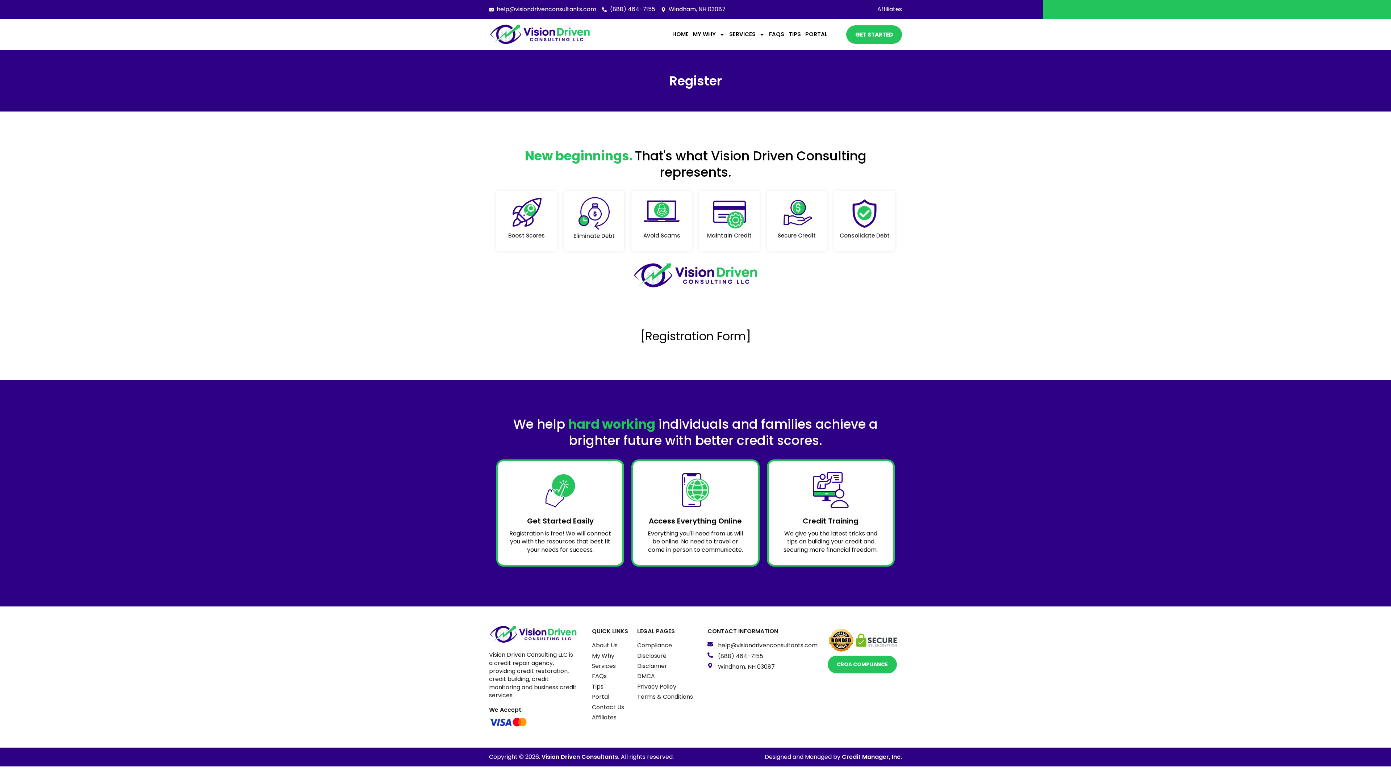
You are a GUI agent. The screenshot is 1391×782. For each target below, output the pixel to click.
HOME (680, 34)
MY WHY (704, 34)
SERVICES (742, 34)
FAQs (776, 34)
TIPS (795, 34)
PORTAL (816, 34)
